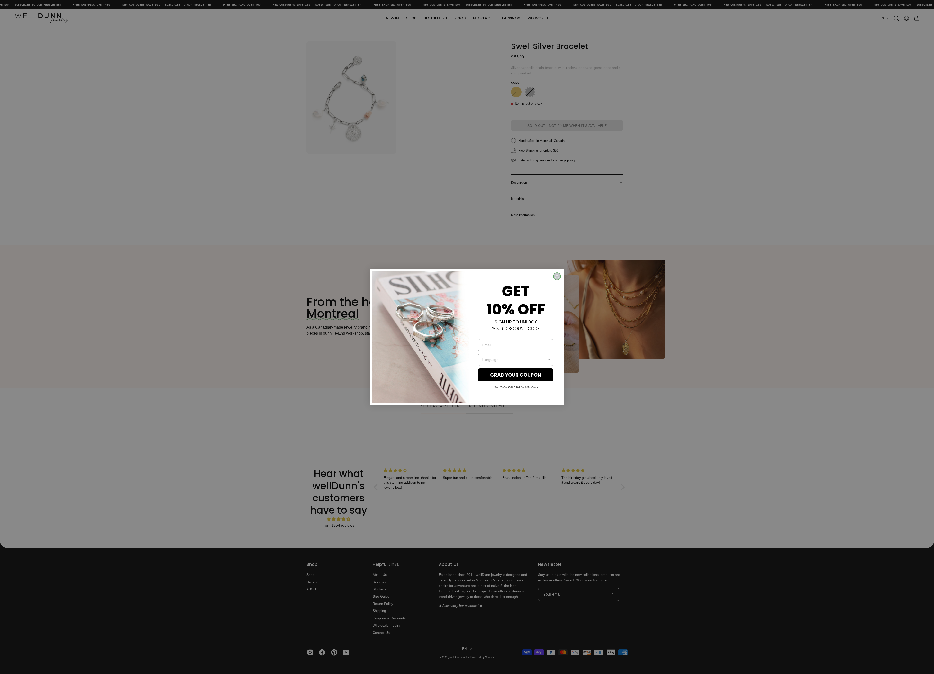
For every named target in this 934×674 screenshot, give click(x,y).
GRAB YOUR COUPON (515, 374)
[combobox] (514, 360)
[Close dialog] (557, 276)
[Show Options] (548, 360)
